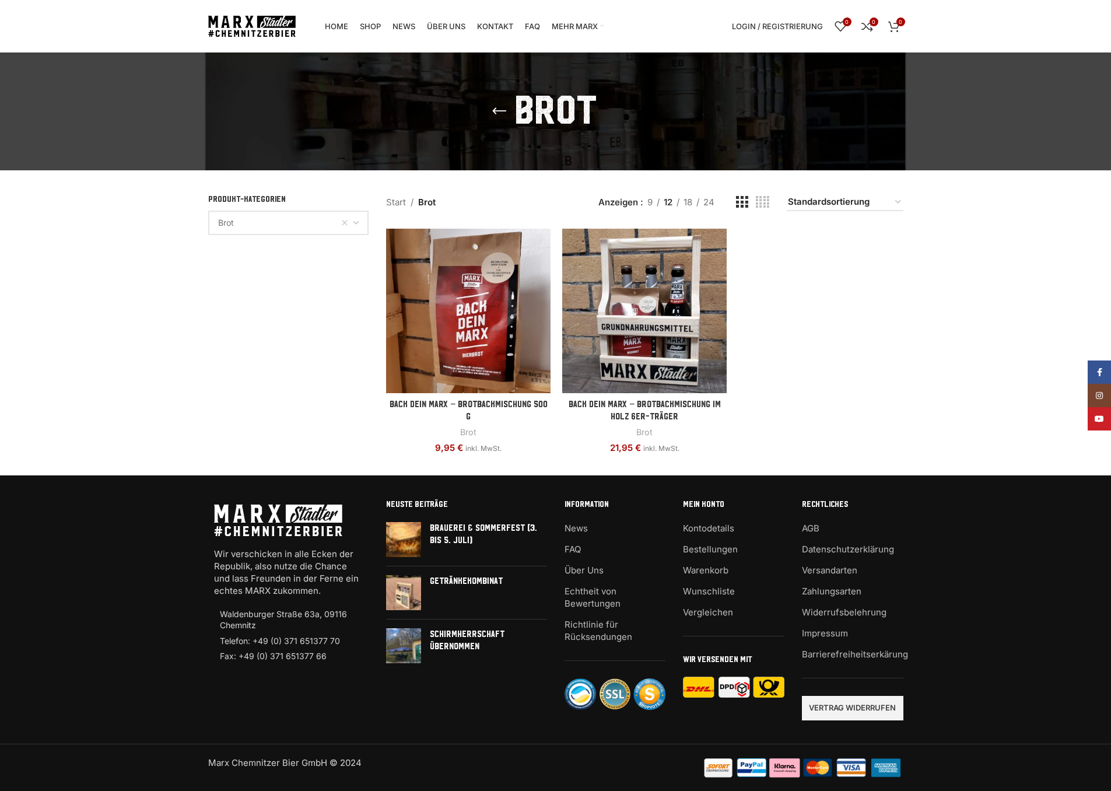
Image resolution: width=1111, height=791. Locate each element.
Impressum (825, 633)
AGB (810, 528)
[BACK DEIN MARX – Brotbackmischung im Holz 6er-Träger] (644, 311)
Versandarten (829, 570)
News (576, 528)
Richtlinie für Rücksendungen (598, 630)
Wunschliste (709, 591)
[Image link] (278, 519)
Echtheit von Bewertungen (593, 597)
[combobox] (288, 223)
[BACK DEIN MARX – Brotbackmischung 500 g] (468, 311)
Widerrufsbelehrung (844, 612)
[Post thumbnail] (403, 539)
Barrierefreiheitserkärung (855, 654)
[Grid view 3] (742, 202)
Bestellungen (710, 549)
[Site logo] (252, 25)
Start (396, 202)
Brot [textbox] (226, 223)
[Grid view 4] (762, 202)
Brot (468, 432)
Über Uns (584, 570)
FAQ (573, 549)
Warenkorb (705, 570)
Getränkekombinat (466, 581)
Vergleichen (708, 612)
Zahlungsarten (831, 591)
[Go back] (499, 111)
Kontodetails (708, 528)
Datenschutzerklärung (848, 549)
